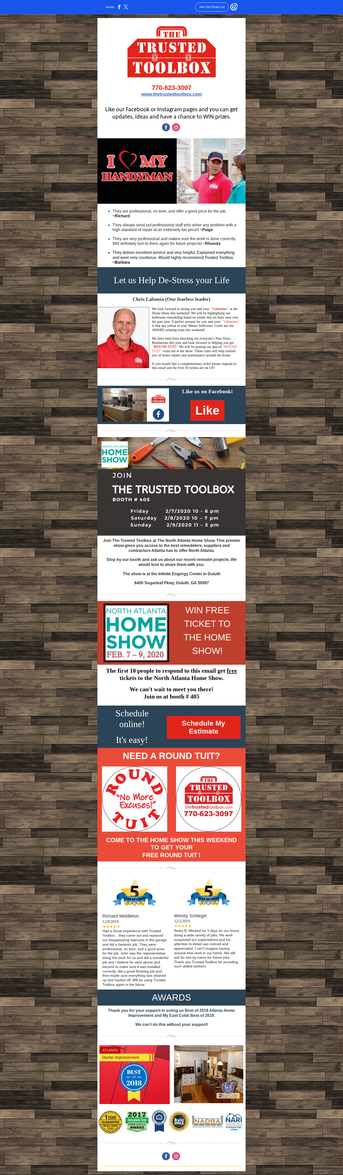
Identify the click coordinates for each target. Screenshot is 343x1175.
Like (207, 410)
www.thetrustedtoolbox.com (171, 94)
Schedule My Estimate (203, 727)
